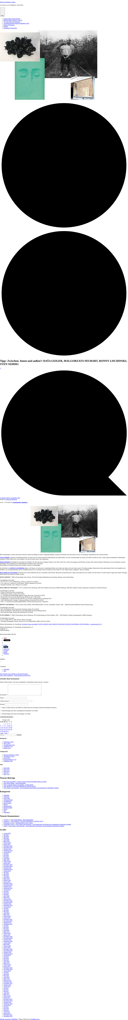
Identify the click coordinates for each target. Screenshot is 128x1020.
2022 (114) (6, 774)
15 (4, 727)
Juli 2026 (6, 835)
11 (9, 725)
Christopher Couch (8, 823)
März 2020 (6, 944)
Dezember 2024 (7, 864)
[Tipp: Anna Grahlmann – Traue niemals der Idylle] (64, 356)
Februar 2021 (7, 933)
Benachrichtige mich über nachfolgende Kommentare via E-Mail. (20, 710)
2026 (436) (6, 768)
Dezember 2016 (7, 999)
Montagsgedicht (7, 807)
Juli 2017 (6, 988)
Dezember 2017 (7, 982)
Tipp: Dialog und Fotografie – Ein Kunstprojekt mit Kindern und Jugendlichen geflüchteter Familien (31, 788)
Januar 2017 (6, 997)
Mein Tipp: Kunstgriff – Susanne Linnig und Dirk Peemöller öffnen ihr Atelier (24, 781)
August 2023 (7, 889)
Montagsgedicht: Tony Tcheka (24, 823)
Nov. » (6, 733)
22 (4, 729)
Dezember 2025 (7, 846)
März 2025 (6, 860)
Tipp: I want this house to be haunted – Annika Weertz (18, 784)
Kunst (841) (6, 758)
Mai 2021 (6, 928)
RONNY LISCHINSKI (17, 568)
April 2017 (6, 993)
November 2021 (7, 921)
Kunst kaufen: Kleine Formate (11, 18)
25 (9, 729)
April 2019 (6, 961)
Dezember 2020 (7, 936)
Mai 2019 (6, 960)
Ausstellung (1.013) (8, 756)
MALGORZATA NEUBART (9, 572)
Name (1, 698)
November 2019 (7, 950)
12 (11, 725)
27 (1, 731)
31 (8, 731)
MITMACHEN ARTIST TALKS (12, 20)
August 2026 (7, 833)
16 (6, 727)
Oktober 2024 (7, 867)
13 (1, 727)
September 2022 (7, 905)
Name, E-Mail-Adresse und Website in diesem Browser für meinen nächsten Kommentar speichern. (29, 707)
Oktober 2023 (7, 886)
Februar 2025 (7, 861)
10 (8, 725)
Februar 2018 (7, 980)
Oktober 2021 (7, 922)
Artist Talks (6, 798)
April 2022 (6, 913)
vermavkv (6, 819)
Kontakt (5, 26)
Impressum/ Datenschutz (10, 28)
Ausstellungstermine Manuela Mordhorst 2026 (16, 23)
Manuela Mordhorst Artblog (7, 2)
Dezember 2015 (7, 1014)
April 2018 (6, 977)
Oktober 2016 (7, 1002)
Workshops (6, 812)
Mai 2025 (6, 857)
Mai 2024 (6, 875)
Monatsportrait (7, 806)
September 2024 (7, 869)
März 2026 (6, 841)
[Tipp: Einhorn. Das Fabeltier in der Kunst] (64, 228)
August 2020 (7, 943)
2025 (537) (6, 769)
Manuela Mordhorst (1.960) (11, 755)
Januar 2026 (6, 844)
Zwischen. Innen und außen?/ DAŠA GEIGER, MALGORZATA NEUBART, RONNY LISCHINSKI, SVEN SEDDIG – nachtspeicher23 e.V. (62, 624)
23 (6, 729)
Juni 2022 (6, 910)
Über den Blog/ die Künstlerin (11, 22)
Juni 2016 (6, 1008)
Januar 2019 (6, 966)
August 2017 (7, 986)
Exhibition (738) (8, 761)
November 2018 (7, 969)
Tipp (4, 671)
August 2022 (7, 907)
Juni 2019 (6, 958)
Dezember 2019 (7, 949)
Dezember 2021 (7, 919)
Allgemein (6, 669)
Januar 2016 (6, 1013)
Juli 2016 (6, 1007)
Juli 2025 (6, 853)
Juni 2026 (6, 836)
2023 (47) (6, 772)
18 (9, 727)
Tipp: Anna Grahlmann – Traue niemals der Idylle (15, 675)
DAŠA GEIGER (5, 562)
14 (2, 727)
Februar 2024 (7, 880)
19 (11, 727)
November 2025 (7, 847)
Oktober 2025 (7, 849)
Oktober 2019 (7, 952)
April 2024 (6, 877)
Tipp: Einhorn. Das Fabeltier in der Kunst (14, 674)
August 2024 (7, 871)
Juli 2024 (6, 872)
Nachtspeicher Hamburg (20, 502)
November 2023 (7, 885)
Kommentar (4, 695)
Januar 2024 (6, 882)
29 (4, 731)
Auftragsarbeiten (8, 800)
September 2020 (7, 941)
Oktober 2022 (7, 903)
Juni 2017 (6, 989)
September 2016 (7, 1003)
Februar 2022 (7, 916)
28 (2, 731)
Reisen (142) (7, 748)
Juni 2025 (6, 855)
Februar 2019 (7, 964)
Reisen (5, 809)
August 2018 (7, 971)
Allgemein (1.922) (8, 742)
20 (1, 729)
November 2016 (7, 1000)
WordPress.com (35, 1019)
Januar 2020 (6, 947)
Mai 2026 (6, 838)
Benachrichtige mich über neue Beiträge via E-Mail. (16, 714)
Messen (5, 804)
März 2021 (6, 932)
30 (6, 731)
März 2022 (6, 914)
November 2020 (7, 938)
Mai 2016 (6, 1010)
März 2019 (6, 963)
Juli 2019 (6, 957)
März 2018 (6, 978)
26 (11, 729)
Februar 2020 (7, 946)
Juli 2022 (6, 908)
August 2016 (7, 1005)
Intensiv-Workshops (8, 25)
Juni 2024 (6, 874)
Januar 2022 (6, 918)
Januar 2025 (6, 863)
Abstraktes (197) (8, 746)
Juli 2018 (6, 972)
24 (8, 729)
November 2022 (7, 902)
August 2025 (7, 852)
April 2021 (6, 930)
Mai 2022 (6, 911)
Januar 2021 (6, 935)
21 (2, 729)
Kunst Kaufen (7, 803)
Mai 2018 (6, 975)
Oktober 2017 (7, 985)
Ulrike (5, 826)
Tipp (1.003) (6, 743)
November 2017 (7, 983)
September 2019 (7, 953)
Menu (2, 15)
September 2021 (7, 924)
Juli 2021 (6, 925)
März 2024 (6, 878)
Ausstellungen (7, 801)
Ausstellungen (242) (9, 745)
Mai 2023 (6, 894)
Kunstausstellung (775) (9, 759)
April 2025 (6, 858)
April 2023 (6, 896)
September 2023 (7, 888)
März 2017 (6, 994)
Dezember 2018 (7, 968)
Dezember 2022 (7, 900)
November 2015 (7, 1016)
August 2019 (7, 955)
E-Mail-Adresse (4, 701)
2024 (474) (6, 771)
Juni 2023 (6, 892)
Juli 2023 (6, 891)
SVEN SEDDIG (5, 557)
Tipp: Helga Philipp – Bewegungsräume (14, 783)
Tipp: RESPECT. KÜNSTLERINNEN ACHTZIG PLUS (19, 786)
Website (2, 704)
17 (8, 727)
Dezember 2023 (7, 883)
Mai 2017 (6, 991)
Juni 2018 (6, 974)
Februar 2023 (7, 899)
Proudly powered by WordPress (9, 1019)
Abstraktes (6, 795)
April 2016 (6, 1011)
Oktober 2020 (7, 939)
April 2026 (6, 839)
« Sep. (1, 733)
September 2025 (7, 850)
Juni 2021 (6, 927)
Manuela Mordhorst (11, 499)
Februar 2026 (7, 842)
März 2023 (6, 897)
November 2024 (7, 866)
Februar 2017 (7, 996)
